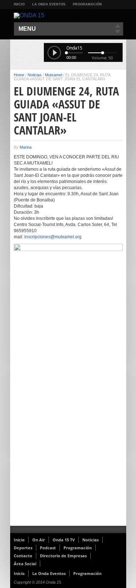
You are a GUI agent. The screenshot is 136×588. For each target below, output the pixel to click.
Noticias (35, 75)
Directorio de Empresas (63, 555)
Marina (26, 147)
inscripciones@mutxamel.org (53, 236)
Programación (87, 4)
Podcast (48, 547)
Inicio (19, 4)
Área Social (25, 563)
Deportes (23, 547)
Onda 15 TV (64, 539)
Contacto (23, 555)
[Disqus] (68, 431)
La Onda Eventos (48, 4)
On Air (38, 539)
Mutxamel (53, 75)
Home (19, 75)
